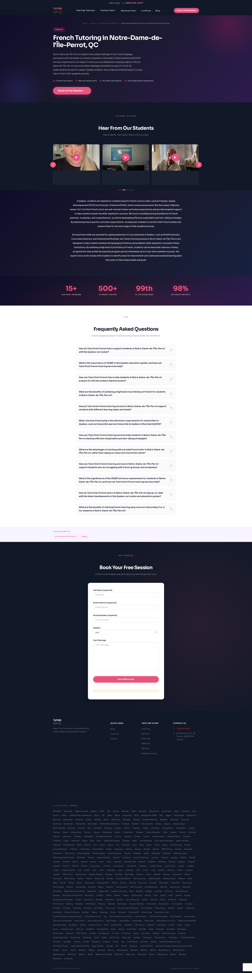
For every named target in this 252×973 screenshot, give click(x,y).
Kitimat (84, 866)
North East (169, 891)
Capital (65, 832)
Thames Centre (160, 937)
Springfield (171, 929)
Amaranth (143, 811)
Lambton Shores (156, 866)
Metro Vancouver (139, 878)
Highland (183, 857)
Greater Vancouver (115, 853)
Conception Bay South (104, 836)
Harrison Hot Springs (141, 857)
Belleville (97, 820)
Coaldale (173, 832)
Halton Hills (81, 857)
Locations (146, 10)
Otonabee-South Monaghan (63, 900)
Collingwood (88, 836)
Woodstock (57, 958)
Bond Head (57, 824)
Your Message (99, 640)
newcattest (57, 891)
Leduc (120, 870)
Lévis (138, 870)
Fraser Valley (85, 849)
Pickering (69, 904)
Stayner (136, 933)
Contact (113, 738)
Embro (102, 845)
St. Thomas (126, 933)
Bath (161, 815)
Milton (55, 883)
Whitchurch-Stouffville (104, 954)
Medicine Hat (100, 878)
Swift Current (114, 937)
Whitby (90, 954)
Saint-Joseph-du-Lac (96, 921)
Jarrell (109, 862)
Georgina (147, 849)
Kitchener (75, 866)
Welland (153, 950)
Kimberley (162, 862)
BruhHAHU (98, 828)
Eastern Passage (182, 841)
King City (172, 862)
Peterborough (58, 904)
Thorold (86, 942)
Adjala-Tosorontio (81, 811)
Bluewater (164, 820)
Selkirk (179, 925)
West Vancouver (59, 954)
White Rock (119, 954)
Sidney (113, 929)
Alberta (116, 811)
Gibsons (156, 849)
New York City (175, 887)
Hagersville (156, 853)
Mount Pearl (175, 883)
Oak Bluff (99, 895)
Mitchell (115, 883)
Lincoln (146, 870)
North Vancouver (182, 891)
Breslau (159, 824)
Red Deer (85, 912)
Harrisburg (126, 857)
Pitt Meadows (91, 904)
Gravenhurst (58, 853)
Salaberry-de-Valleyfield (187, 921)
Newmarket (92, 891)
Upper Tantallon (98, 946)
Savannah (151, 925)
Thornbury (57, 942)
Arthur (64, 815)
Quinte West (57, 912)
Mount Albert (164, 883)
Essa (135, 845)
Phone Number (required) (105, 615)
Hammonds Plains (104, 857)
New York (164, 887)
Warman (111, 950)
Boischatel (185, 820)
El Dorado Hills (69, 845)
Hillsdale (192, 857)
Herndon (174, 857)
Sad (105, 916)
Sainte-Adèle (137, 921)
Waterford (134, 950)
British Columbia (59, 828)
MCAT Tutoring (69, 878)
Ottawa (78, 900)
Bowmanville (80, 824)
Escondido (126, 845)
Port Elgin (57, 908)
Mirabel (71, 883)
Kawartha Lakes (130, 862)
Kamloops (118, 862)
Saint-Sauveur (111, 921)
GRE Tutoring (70, 853)
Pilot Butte (79, 904)
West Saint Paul (179, 950)
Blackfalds (127, 820)
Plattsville (111, 904)
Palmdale (99, 900)
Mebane (89, 878)
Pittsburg (101, 904)
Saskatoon (128, 925)
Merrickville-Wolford (123, 878)
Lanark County (170, 866)
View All (74, 805)
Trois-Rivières (132, 942)
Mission (80, 883)
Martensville (177, 874)
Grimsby (127, 853)
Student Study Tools (60, 937)
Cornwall (137, 836)
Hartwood (165, 857)
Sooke (151, 929)
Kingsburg (182, 862)
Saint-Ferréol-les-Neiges (158, 916)
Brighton (167, 824)
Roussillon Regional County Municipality (68, 916)
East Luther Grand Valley (164, 841)
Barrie (136, 815)
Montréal (132, 883)
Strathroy (181, 933)
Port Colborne (164, 904)
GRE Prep (145, 748)
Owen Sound (88, 900)
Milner (190, 878)
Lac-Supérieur (118, 866)
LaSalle (87, 870)
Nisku (131, 891)
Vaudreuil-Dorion (146, 946)
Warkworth (101, 950)
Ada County (68, 811)
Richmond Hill (134, 912)
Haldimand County (180, 853)
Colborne (56, 836)
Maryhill (187, 874)
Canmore (56, 832)
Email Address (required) (105, 603)
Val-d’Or (124, 946)
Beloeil (106, 820)
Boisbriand (174, 820)
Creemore (187, 836)
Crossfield (57, 841)
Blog (158, 10)
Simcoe (122, 929)
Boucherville (68, 824)
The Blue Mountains (187, 937)
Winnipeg (182, 954)
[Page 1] (118, 189)
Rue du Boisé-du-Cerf (93, 916)
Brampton (126, 824)
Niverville (139, 891)
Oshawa (178, 895)
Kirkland (66, 866)
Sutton (104, 937)
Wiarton (152, 954)
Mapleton (140, 874)
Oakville (109, 895)
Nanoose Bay (81, 887)
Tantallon (137, 937)
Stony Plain (146, 933)
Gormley (178, 849)
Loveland (56, 874)
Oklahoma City (137, 895)
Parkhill (145, 900)
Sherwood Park (102, 929)
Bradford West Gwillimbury (110, 824)
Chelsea (117, 832)
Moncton (123, 883)
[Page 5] (129, 189)
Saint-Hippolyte (176, 916)
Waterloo (144, 950)
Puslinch (171, 908)
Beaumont (57, 820)
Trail (123, 942)
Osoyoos (187, 895)
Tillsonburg (95, 942)
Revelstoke (104, 912)
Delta (92, 841)
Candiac (191, 828)
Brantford (135, 824)
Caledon (127, 828)
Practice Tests (107, 10)
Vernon (65, 950)
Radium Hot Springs (72, 912)
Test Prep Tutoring (85, 10)
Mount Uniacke (58, 887)
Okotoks (148, 895)
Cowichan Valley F (174, 836)
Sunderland (87, 937)
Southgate (160, 929)
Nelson (101, 887)
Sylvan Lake (126, 937)
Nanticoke (92, 887)
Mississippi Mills (103, 883)
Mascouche (57, 878)
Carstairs (87, 832)
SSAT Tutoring (81, 933)
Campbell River (168, 828)
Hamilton (91, 857)
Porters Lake (110, 908)
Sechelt (172, 925)
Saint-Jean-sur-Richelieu (62, 921)
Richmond (122, 912)
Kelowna (142, 862)
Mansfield (118, 874)
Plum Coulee (122, 904)
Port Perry (87, 908)
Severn (56, 929)
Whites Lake (130, 954)
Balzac (117, 815)
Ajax (109, 811)
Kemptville (152, 862)
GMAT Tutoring (167, 849)
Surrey (96, 937)
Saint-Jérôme (80, 921)
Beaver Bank (68, 820)
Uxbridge (109, 946)
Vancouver (134, 946)
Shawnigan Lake (67, 929)
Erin (118, 845)
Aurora (97, 815)
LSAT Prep (146, 729)
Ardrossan (186, 811)
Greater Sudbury (99, 853)
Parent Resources (133, 900)
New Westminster (151, 887)
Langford (190, 866)
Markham (166, 874)
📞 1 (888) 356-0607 (132, 3)
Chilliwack (140, 832)
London (180, 870)
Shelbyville (90, 929)
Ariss (194, 811)
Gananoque (118, 849)
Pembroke (183, 900)
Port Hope (66, 908)
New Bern (110, 887)
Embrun (111, 845)
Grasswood (188, 849)
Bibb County (116, 820)
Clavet (165, 832)
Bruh (90, 828)
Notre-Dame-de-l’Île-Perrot (72, 895)
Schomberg (161, 925)
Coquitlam (128, 836)
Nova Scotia (89, 895)
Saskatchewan (116, 925)
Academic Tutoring (149, 753)
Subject (97, 628)
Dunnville (126, 841)
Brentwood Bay (147, 824)
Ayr (103, 815)
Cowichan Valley (158, 836)
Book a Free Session (186, 10)
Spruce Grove (58, 933)
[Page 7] (133, 189)
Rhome (113, 912)
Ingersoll (84, 862)
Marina (148, 874)
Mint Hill (63, 883)
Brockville (72, 828)
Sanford (83, 925)
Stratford (156, 933)
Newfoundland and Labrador (74, 891)
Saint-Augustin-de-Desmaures (121, 916)
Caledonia (136, 828)
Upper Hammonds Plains (80, 946)
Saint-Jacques (189, 916)
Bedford (89, 820)
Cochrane (192, 832)
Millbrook (181, 878)
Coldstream (67, 836)
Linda (153, 870)
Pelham (163, 900)
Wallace (92, 950)
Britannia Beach (179, 824)
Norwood (56, 895)
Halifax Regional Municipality (63, 857)
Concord (118, 836)
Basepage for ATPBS (149, 815)
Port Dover (189, 904)
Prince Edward (147, 908)
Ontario (163, 895)
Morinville (153, 883)
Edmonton (57, 845)
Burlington (108, 828)
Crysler (66, 841)
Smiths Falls (131, 929)
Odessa (126, 895)
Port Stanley (98, 908)
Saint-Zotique (125, 921)
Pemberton (172, 900)
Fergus (165, 845)
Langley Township (68, 870)
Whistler (82, 954)
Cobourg (182, 832)
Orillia (171, 895)
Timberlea (106, 942)
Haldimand (167, 853)
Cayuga (97, 832)
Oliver (155, 895)
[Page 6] (131, 189)
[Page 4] (126, 189)
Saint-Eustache (141, 916)
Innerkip (93, 862)
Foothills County (176, 845)
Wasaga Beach (122, 950)
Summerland (75, 937)
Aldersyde (125, 811)
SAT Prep (145, 734)
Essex (141, 845)
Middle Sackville (155, 878)
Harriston (155, 857)
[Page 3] (122, 189)
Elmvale (88, 845)
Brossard (81, 828)
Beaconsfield (179, 815)
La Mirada (107, 866)
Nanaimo (70, 887)
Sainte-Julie (149, 921)
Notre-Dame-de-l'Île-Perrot (109, 23)
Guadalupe (137, 853)
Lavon (101, 870)
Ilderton (75, 862)
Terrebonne (147, 937)
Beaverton (79, 820)
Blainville (136, 820)
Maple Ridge (129, 874)
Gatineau (129, 849)
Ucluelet (153, 942)
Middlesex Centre (169, 878)
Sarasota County (95, 925)
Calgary (146, 828)
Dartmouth (76, 841)
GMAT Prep (146, 743)
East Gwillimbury (146, 841)
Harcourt (116, 857)
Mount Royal (187, 883)
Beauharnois (191, 815)
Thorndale (67, 942)
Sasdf (106, 925)
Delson (85, 841)
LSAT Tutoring (67, 874)
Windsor (173, 954)
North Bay (159, 891)
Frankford (73, 849)
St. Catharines (104, 933)
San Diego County (59, 925)
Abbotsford (57, 811)
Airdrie (102, 811)
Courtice (146, 836)
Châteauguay (107, 832)
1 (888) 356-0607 (183, 728)
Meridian (110, 878)
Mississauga (90, 883)
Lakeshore (143, 866)
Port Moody (77, 908)
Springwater (181, 929)
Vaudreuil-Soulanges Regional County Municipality (174, 946)
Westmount (72, 954)
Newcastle (186, 887)
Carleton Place (76, 832)
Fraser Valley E (98, 849)
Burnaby (118, 828)
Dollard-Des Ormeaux (112, 841)
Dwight (134, 841)
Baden (109, 815)
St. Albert (92, 933)
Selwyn (187, 925)
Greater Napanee (83, 853)
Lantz (79, 870)
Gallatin (109, 849)
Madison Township (96, 874)
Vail (117, 946)
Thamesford (173, 937)
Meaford (81, 878)
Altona (134, 811)
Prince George (160, 908)
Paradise (120, 900)
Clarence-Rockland (153, 832)
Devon (99, 841)
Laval (95, 870)
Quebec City (190, 908)
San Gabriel (73, 925)
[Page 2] (120, 189)
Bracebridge (92, 824)
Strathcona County (169, 933)
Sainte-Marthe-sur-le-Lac (166, 921)
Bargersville (127, 815)
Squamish (70, 933)
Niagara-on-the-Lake (119, 891)
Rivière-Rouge (147, 912)
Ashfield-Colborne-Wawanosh (80, 815)
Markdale (157, 874)
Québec (84, 536)
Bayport (169, 815)
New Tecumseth (136, 887)
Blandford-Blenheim (150, 820)
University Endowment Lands (170, 942)
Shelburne (80, 929)
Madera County (81, 874)
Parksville (154, 900)
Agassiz (94, 811)
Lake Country (132, 866)
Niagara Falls (104, 891)
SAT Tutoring (140, 925)
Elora (95, 845)
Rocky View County (162, 912)
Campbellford (181, 828)
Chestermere (128, 832)
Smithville (142, 929)
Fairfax (157, 845)
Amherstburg (154, 811)
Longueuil (189, 870)
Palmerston (109, 900)
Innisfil (101, 862)
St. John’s (116, 933)
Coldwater (78, 836)
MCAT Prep (146, 738)
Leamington (111, 870)
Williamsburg (163, 954)
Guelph (146, 853)
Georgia (138, 849)
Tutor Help (144, 942)
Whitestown (142, 954)
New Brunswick (122, 887)
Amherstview (167, 811)
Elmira (79, 845)
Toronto (116, 942)
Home (85, 23)
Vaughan (56, 950)
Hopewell (56, 862)
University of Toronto (61, 946)
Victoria (73, 950)
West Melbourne (165, 950)
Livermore (171, 870)
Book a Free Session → (72, 90)
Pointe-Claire (151, 904)
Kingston (191, 862)
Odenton (117, 895)
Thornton (77, 942)
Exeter (149, 845)
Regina (94, 912)
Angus (176, 811)
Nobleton (149, 891)
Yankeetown (68, 958)
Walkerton (82, 950)
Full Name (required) (102, 590)
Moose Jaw (142, 883)
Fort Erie (187, 845)
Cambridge (155, 828)
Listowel (161, 870)
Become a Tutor (128, 10)
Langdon (181, 866)
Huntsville (66, 862)
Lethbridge (129, 870)
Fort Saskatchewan (60, 849)
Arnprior (56, 815)
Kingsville (57, 866)
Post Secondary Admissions (128, 908)
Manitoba (109, 874)
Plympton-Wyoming (136, 904)
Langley (56, 870)
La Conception (95, 866)
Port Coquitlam (177, 904)
